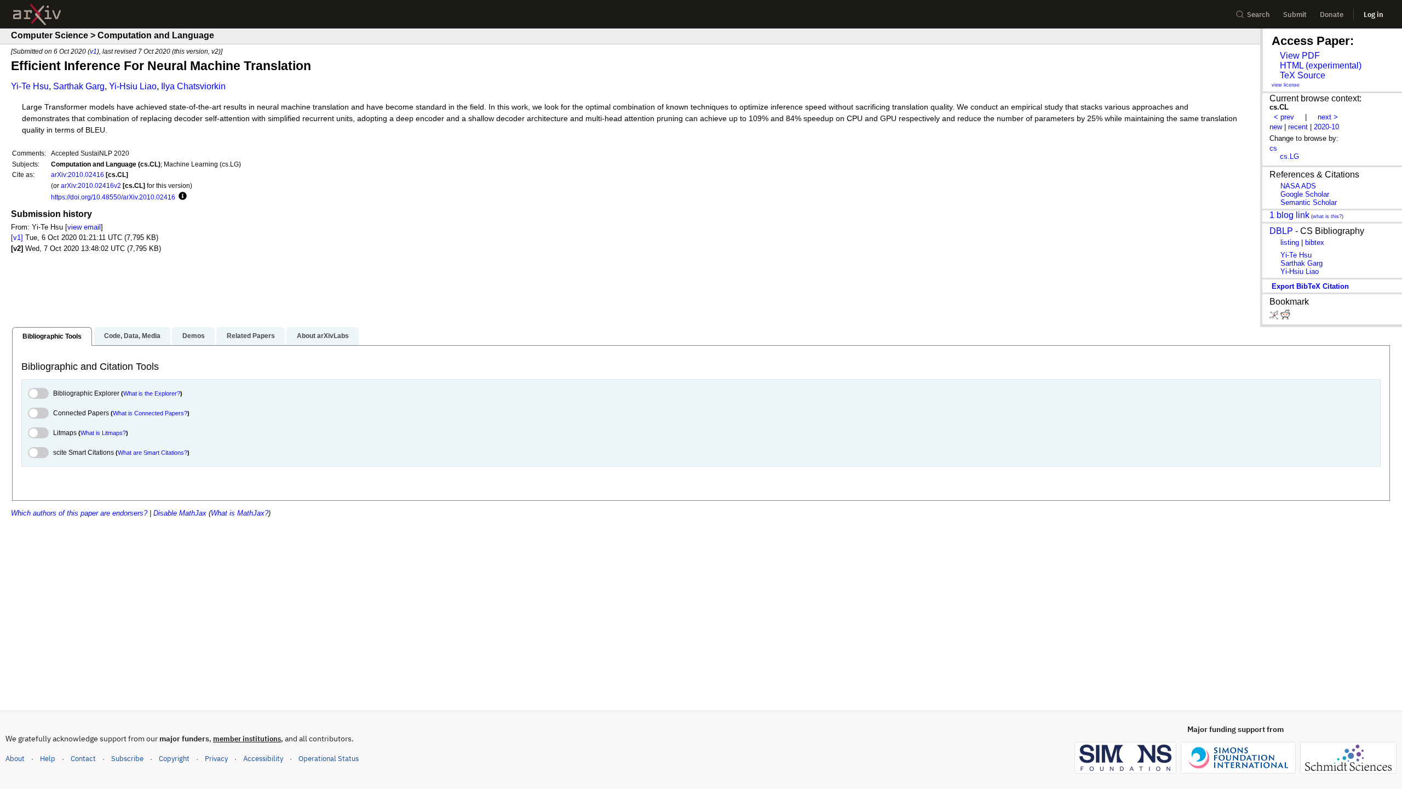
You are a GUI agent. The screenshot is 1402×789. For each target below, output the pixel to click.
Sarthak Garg (79, 86)
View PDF (1300, 55)
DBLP (1281, 231)
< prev (1284, 117)
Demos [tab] (193, 336)
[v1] (17, 237)
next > (1328, 117)
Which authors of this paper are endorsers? (79, 513)
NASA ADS (1298, 186)
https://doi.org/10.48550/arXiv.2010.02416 (113, 197)
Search (1258, 14)
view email (84, 227)
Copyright (174, 758)
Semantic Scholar (1308, 202)
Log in (1373, 14)
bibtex (1314, 242)
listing (1289, 242)
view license (1286, 85)
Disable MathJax (179, 513)
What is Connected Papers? (150, 413)
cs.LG (1289, 156)
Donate (1331, 14)
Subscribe (127, 758)
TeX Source (1302, 75)
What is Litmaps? (103, 433)
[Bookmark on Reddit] (1285, 317)
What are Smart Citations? (152, 452)
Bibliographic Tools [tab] (52, 336)
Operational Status (328, 758)
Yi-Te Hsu (30, 86)
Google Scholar (1304, 194)
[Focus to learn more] (181, 197)
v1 (93, 51)
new (1275, 127)
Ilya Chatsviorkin (193, 86)
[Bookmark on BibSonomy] (1274, 317)
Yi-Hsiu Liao (133, 86)
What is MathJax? (239, 513)
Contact (83, 758)
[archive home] (37, 14)
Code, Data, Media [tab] (132, 336)
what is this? (1327, 216)
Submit (1295, 14)
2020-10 (1326, 127)
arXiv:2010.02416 (77, 174)
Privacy (216, 758)
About (15, 758)
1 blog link (1289, 215)
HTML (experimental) (1320, 65)
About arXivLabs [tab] (323, 336)
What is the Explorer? (151, 393)
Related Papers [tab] (251, 336)
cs (1273, 148)
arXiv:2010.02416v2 (91, 185)
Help (47, 758)
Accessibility (263, 758)
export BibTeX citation (1310, 286)
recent (1298, 127)
